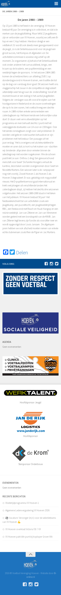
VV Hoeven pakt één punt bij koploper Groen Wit (28, 536)
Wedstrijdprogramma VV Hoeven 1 (22, 502)
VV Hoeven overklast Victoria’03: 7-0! (23, 529)
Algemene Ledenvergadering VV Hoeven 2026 (27, 510)
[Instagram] (51, 264)
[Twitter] (57, 264)
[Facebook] (46, 264)
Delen (22, 252)
